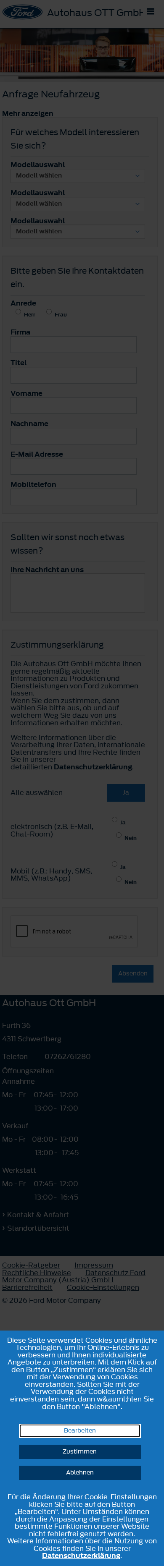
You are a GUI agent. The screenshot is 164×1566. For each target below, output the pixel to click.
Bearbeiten (80, 1430)
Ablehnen (80, 1472)
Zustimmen (80, 1451)
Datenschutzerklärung (81, 1555)
